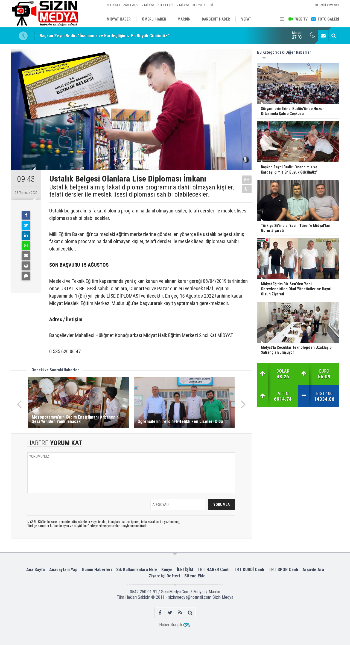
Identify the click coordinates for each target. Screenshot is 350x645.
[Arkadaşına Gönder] (26, 255)
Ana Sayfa (35, 569)
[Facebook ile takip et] (160, 612)
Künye (167, 569)
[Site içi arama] (333, 35)
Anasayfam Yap (63, 569)
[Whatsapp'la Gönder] (26, 245)
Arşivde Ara (313, 569)
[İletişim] (323, 35)
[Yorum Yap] (26, 276)
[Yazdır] (26, 265)
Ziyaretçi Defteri (164, 575)
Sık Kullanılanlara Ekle (136, 569)
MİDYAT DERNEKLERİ (196, 5)
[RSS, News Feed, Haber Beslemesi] (180, 612)
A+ (247, 179)
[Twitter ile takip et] (170, 612)
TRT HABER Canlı (213, 569)
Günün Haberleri (97, 569)
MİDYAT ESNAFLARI (122, 5)
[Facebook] (26, 215)
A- (246, 189)
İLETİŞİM (185, 569)
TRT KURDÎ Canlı (249, 569)
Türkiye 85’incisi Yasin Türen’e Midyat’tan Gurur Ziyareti (92, 38)
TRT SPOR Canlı (283, 569)
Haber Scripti (170, 624)
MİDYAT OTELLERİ (158, 5)
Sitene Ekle (195, 575)
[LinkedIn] (26, 235)
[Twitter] (26, 225)
